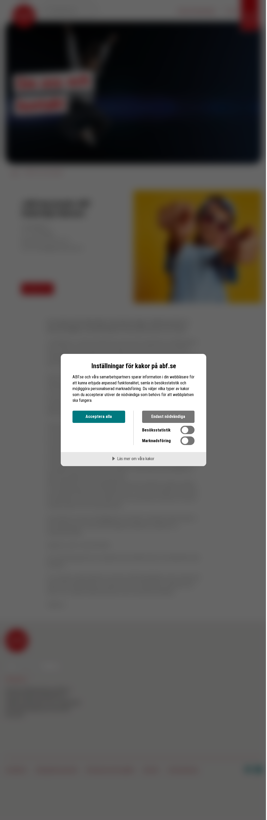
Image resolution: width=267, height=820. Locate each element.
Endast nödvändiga (168, 416)
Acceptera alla (99, 416)
